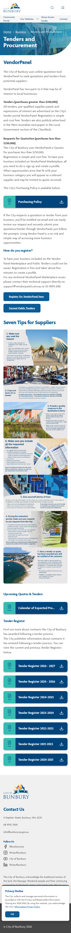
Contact (64, 19)
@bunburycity (16, 846)
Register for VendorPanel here (26, 296)
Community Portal (9, 19)
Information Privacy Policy (27, 906)
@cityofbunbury (17, 852)
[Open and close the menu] (62, 7)
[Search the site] (52, 7)
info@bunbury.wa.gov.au (16, 831)
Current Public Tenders (22, 308)
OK (12, 914)
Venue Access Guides (47, 19)
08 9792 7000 (10, 824)
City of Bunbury (17, 858)
